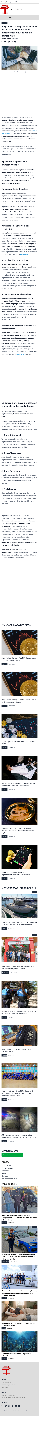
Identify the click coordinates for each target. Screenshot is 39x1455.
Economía (4, 23)
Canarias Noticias (6, 38)
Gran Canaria (5, 972)
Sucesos (4, 1141)
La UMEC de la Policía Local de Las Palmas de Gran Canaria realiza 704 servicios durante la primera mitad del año (18, 1256)
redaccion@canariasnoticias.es (15, 1397)
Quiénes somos (6, 1382)
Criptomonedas (7, 1168)
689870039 (11, 1395)
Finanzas (5, 1176)
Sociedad (4, 1358)
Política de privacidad (8, 1385)
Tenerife (4, 1017)
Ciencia (4, 1328)
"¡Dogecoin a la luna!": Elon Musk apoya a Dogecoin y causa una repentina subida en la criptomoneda (18, 830)
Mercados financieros (9, 1179)
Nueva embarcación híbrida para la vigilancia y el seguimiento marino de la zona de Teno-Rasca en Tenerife (19, 1293)
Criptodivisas (6, 1165)
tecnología (24, 254)
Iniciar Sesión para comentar (12, 1155)
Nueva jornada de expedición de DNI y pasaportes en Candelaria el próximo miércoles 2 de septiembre (19, 1217)
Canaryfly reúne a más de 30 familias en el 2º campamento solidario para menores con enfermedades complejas (17, 1093)
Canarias (4, 928)
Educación (5, 1173)
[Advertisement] (19, 94)
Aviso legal (5, 1387)
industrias (21, 354)
